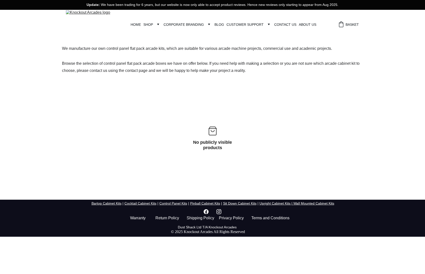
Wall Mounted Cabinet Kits (313, 203)
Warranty (138, 218)
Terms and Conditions (270, 218)
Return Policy (167, 218)
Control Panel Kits (173, 203)
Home (136, 24)
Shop (148, 24)
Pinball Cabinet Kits (205, 203)
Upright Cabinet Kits (274, 203)
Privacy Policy (231, 218)
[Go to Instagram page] (218, 211)
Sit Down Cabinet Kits (240, 203)
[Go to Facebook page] (208, 211)
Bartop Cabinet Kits (106, 203)
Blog (219, 24)
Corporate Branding (184, 24)
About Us (307, 24)
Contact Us (285, 24)
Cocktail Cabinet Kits (140, 203)
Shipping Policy (200, 218)
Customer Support (245, 24)
